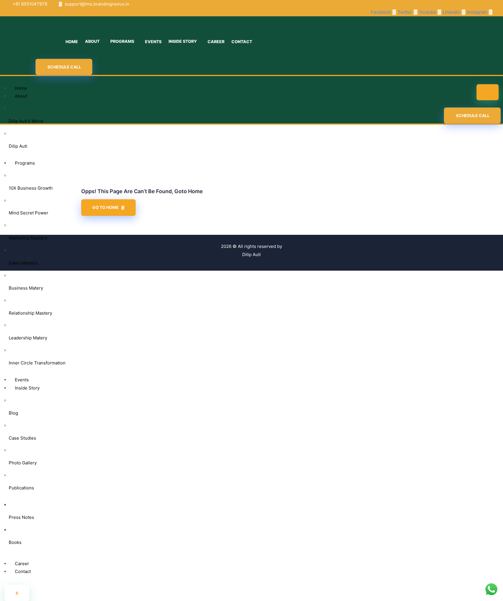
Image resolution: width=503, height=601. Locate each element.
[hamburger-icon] (488, 92)
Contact (23, 571)
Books (15, 542)
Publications (21, 488)
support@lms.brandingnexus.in (97, 4)
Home (21, 88)
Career (22, 563)
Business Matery (26, 288)
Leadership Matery (28, 338)
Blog (13, 413)
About (21, 96)
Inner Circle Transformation (37, 363)
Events (22, 380)
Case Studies (22, 438)
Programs (25, 163)
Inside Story (27, 388)
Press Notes (21, 517)
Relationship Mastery (30, 313)
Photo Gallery (23, 463)
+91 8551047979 (30, 4)
